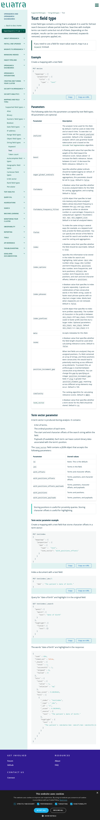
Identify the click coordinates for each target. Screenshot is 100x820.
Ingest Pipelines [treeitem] (10, 60)
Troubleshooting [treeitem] (11, 248)
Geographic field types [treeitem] (13, 166)
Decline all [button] (58, 810)
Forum (10, 761)
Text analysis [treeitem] (9, 192)
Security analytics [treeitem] (11, 94)
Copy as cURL (83, 97)
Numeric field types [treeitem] (15, 119)
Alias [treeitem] (9, 111)
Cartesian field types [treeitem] (13, 173)
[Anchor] (42, 57)
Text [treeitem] (10, 150)
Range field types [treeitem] (14, 135)
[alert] (50, 805)
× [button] (97, 793)
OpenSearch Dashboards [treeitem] (9, 66)
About (57, 761)
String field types (54, 13)
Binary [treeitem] (9, 115)
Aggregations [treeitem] (9, 203)
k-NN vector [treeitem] (12, 179)
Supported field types (38, 13)
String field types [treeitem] (14, 142)
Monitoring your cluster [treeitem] (11, 220)
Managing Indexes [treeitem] (11, 55)
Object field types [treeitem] (14, 138)
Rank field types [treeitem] (13, 183)
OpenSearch (14, 5)
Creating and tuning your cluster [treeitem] (12, 82)
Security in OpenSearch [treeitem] (13, 89)
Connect (11, 777)
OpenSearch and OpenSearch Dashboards (11, 16)
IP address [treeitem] (11, 131)
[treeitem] (24, 38)
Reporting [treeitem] (8, 232)
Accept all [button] (41, 810)
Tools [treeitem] (6, 238)
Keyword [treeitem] (11, 146)
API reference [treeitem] (9, 243)
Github (10, 765)
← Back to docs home (12, 25)
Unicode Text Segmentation (73, 145)
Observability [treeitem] (9, 227)
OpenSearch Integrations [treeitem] (9, 74)
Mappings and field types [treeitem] (12, 101)
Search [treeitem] (7, 208)
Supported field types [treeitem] (14, 107)
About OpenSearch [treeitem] (11, 38)
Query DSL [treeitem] (8, 197)
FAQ (57, 765)
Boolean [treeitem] (10, 123)
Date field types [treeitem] (13, 127)
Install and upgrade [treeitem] (12, 44)
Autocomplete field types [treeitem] (14, 159)
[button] (50, 816)
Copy (70, 97)
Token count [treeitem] (13, 154)
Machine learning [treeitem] (11, 214)
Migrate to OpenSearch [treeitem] (13, 49)
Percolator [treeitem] (11, 187)
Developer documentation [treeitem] (10, 255)
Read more (63, 800)
